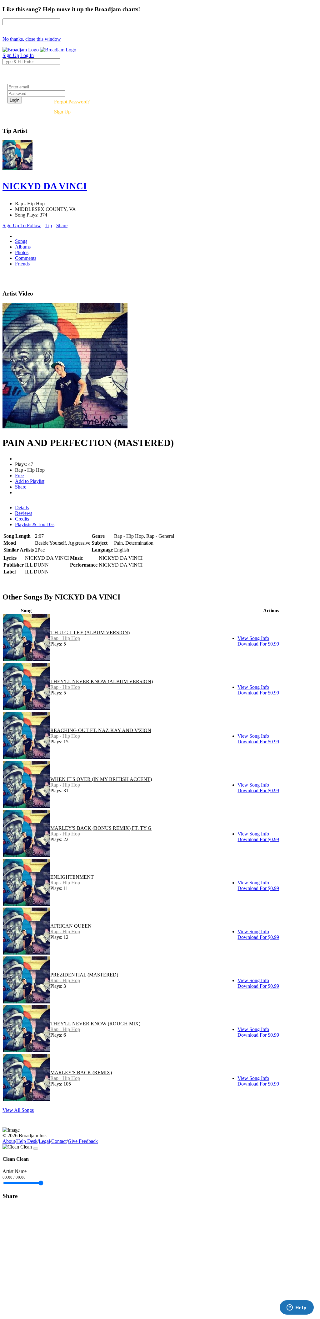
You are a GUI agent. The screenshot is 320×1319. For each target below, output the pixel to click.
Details (22, 507)
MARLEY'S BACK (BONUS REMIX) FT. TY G (101, 828)
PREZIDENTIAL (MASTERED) (84, 974)
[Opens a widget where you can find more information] (296, 1308)
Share (62, 225)
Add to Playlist (29, 481)
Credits (22, 518)
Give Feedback (83, 1141)
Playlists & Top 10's (34, 524)
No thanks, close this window (31, 39)
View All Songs (18, 1110)
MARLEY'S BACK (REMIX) (81, 1072)
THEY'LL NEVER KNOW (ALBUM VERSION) (101, 681)
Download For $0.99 (258, 643)
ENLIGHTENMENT (72, 877)
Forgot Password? (72, 101)
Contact (59, 1141)
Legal (44, 1141)
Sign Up (62, 111)
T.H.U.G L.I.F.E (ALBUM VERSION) (90, 632)
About (8, 1141)
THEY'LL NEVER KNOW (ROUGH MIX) (95, 1023)
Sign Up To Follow (21, 225)
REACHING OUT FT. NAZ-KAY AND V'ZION (100, 730)
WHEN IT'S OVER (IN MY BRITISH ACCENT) (101, 779)
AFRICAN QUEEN (71, 926)
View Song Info (253, 638)
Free (19, 475)
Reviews (23, 513)
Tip (48, 225)
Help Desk (27, 1141)
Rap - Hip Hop (65, 638)
